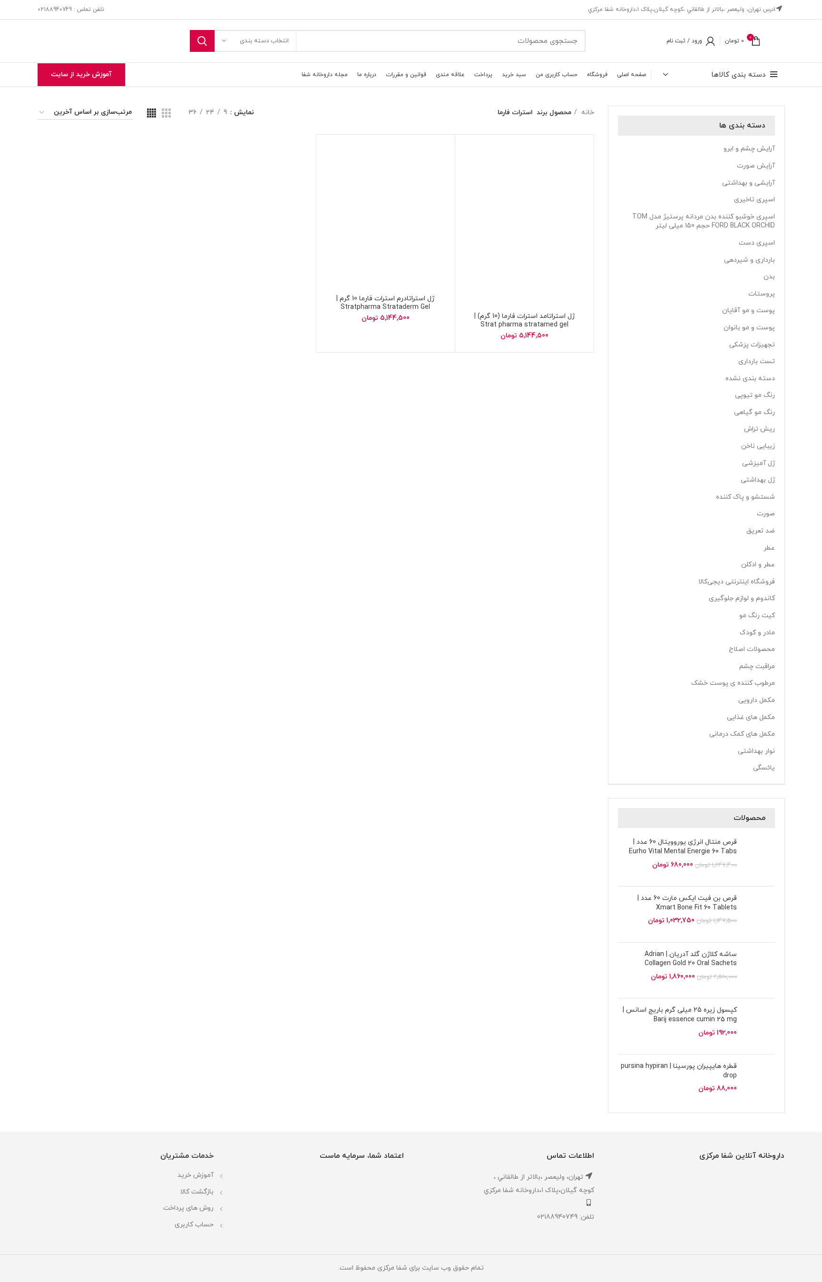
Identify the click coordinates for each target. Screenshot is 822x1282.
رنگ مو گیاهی (754, 412)
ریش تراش (759, 429)
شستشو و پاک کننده (745, 497)
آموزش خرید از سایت (81, 74)
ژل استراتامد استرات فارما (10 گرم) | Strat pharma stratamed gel (524, 320)
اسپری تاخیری (754, 199)
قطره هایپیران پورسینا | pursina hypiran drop (679, 1071)
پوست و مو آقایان (748, 310)
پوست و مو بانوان (749, 327)
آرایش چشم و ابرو (749, 148)
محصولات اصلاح (752, 649)
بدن (769, 276)
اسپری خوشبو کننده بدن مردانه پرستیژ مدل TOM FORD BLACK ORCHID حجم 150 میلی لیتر (703, 221)
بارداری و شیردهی (749, 260)
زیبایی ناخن (758, 446)
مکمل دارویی (756, 700)
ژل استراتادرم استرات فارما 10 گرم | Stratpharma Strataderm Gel (385, 303)
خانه (586, 112)
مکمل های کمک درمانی (742, 734)
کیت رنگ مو (757, 615)
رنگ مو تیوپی (755, 395)
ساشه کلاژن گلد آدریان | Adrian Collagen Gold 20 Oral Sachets (691, 959)
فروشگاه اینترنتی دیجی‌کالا (736, 581)
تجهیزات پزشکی (752, 344)
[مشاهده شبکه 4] (151, 113)
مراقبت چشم (757, 666)
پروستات (761, 293)
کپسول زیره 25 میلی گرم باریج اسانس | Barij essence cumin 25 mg (680, 1015)
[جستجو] (202, 41)
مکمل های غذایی (751, 717)
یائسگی (764, 767)
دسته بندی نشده (750, 378)
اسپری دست (757, 242)
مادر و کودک (757, 632)
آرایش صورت (756, 165)
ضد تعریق (760, 530)
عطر (769, 547)
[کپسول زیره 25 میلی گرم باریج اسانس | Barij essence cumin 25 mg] (759, 1026)
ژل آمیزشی (758, 463)
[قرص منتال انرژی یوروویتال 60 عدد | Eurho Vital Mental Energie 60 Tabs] (759, 858)
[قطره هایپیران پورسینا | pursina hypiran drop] (759, 1082)
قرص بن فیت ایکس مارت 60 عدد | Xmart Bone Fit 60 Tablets (687, 903)
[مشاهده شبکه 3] (166, 113)
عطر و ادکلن (758, 564)
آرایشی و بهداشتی (748, 182)
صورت (766, 513)
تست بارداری (756, 361)
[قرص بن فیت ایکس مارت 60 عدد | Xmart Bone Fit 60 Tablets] (759, 914)
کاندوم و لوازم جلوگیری (742, 598)
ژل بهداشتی (758, 479)
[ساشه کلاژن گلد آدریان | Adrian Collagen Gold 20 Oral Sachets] (759, 970)
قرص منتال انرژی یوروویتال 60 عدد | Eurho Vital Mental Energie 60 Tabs (683, 847)
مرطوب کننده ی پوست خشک (733, 683)
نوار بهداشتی (756, 751)
